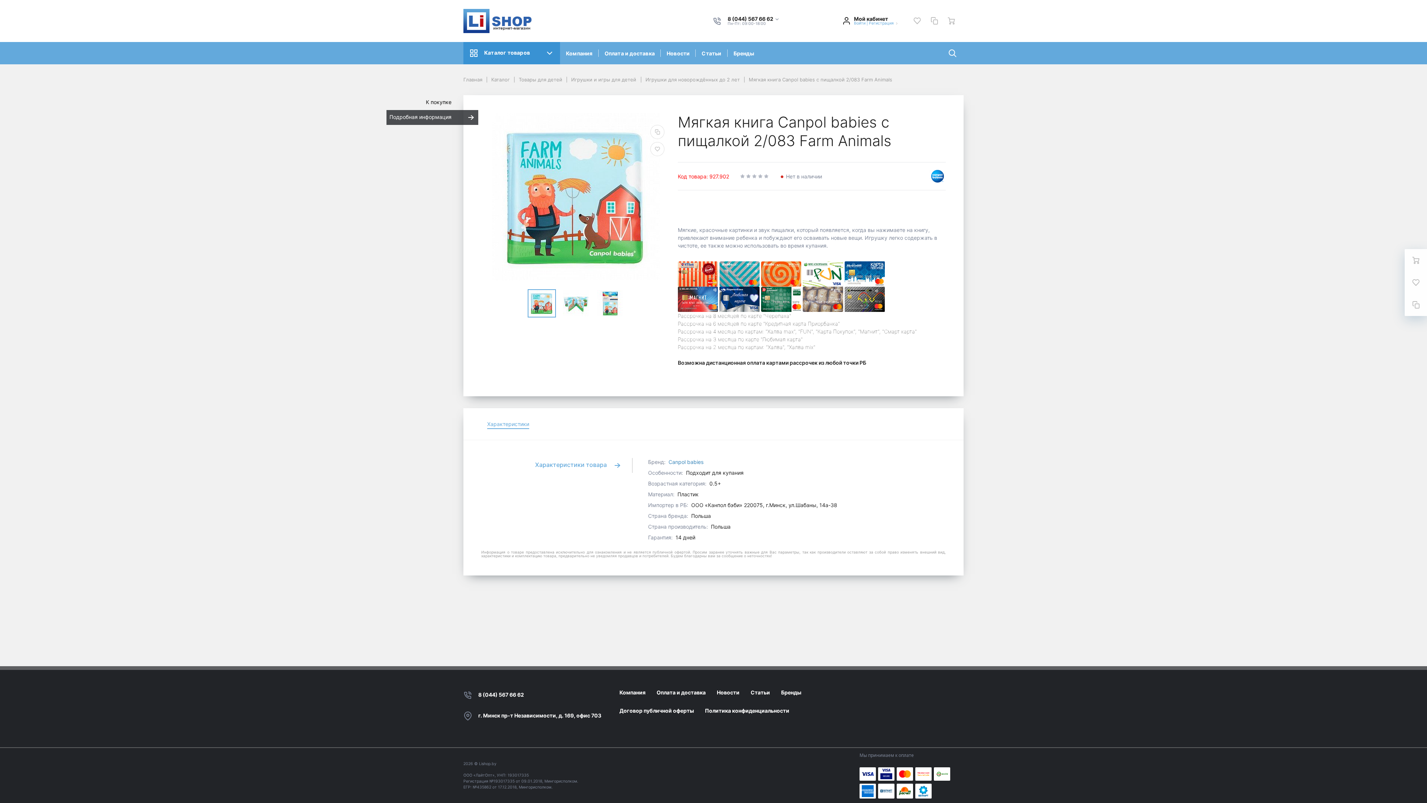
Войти (859, 23)
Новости (678, 53)
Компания (579, 53)
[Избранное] (917, 21)
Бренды (744, 53)
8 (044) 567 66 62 (501, 694)
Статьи (711, 53)
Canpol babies (686, 462)
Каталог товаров (507, 52)
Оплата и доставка (630, 53)
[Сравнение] (934, 21)
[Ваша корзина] (951, 21)
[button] (754, 19)
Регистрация (881, 23)
